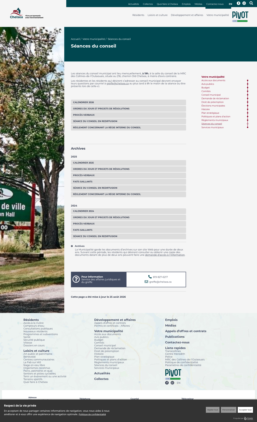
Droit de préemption (212, 102)
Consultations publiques (38, 328)
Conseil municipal (211, 95)
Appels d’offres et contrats (185, 331)
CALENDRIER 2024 (83, 211)
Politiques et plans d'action (215, 116)
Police (169, 356)
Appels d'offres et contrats (110, 323)
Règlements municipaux (214, 120)
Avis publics (207, 84)
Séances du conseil (211, 124)
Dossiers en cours (34, 345)
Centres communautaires (38, 359)
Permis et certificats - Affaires (112, 325)
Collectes (148, 4)
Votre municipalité (218, 15)
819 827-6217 (160, 277)
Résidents (138, 15)
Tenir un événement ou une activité (44, 376)
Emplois (186, 4)
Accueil (75, 39)
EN (230, 4)
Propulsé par (238, 418)
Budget (205, 87)
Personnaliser (228, 409)
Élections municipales (213, 105)
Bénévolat (29, 356)
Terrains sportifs (32, 379)
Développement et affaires (187, 15)
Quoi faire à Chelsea (167, 4)
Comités (206, 91)
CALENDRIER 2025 (83, 163)
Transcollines (173, 351)
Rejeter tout (212, 409)
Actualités (133, 4)
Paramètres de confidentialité (183, 365)
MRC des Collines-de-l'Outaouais (185, 359)
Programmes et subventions (40, 334)
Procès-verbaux (84, 115)
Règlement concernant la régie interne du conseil (107, 127)
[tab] (128, 102)
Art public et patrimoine (37, 353)
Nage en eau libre (34, 365)
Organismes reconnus (36, 368)
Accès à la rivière (33, 323)
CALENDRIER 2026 (83, 102)
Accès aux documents (213, 80)
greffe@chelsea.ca (118, 83)
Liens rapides (175, 348)
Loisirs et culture (158, 15)
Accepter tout (245, 409)
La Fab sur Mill (32, 362)
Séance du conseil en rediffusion (95, 121)
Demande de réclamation (215, 98)
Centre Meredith (175, 353)
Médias (198, 4)
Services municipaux (212, 127)
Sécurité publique (34, 339)
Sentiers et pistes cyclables (39, 373)
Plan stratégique (210, 113)
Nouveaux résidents (35, 331)
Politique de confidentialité (181, 362)
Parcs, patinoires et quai (37, 370)
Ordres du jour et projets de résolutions (101, 108)
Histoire (205, 109)
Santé (26, 337)
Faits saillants (82, 181)
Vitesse (27, 342)
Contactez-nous (215, 4)
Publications (175, 336)
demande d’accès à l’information (165, 255)
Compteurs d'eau (33, 325)
